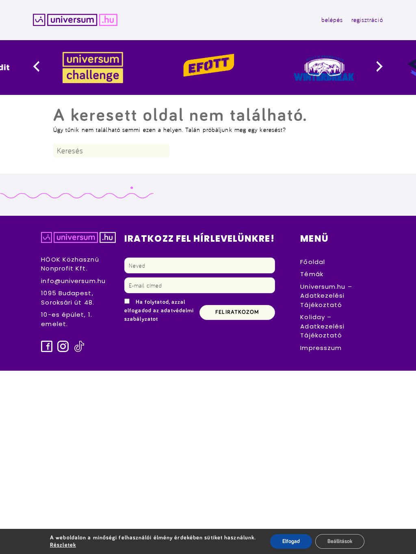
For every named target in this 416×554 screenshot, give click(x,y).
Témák (311, 274)
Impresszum (321, 348)
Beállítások (339, 541)
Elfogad (291, 541)
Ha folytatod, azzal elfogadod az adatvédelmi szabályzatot (159, 310)
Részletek (63, 545)
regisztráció (367, 20)
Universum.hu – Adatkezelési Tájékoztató (326, 295)
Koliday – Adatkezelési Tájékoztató (322, 326)
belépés (332, 20)
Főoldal (312, 262)
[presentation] (43, 67)
